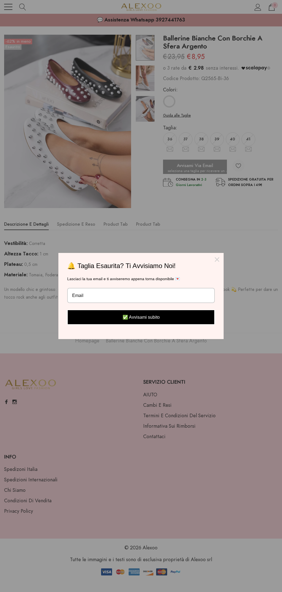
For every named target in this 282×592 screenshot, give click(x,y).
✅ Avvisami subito (141, 317)
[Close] (217, 259)
